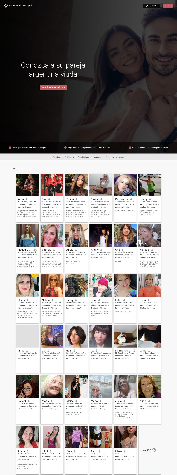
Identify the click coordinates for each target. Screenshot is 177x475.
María (45, 401)
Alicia (69, 249)
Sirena (95, 199)
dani (69, 350)
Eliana (21, 300)
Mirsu (20, 350)
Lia (44, 350)
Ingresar (168, 6)
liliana (21, 451)
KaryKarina (121, 199)
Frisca (70, 199)
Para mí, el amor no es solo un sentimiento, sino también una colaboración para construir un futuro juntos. (76, 213)
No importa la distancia (123, 311)
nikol (45, 451)
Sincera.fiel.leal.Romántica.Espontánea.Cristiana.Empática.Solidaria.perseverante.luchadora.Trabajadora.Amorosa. (125, 211)
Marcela (145, 249)
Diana (118, 451)
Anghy (95, 249)
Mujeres (70, 157)
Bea (44, 199)
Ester (118, 300)
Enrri (94, 451)
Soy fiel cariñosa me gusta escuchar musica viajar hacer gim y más (149, 212)
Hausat (21, 401)
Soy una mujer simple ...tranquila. (73, 262)
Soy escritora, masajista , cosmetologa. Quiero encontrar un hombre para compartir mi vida (100, 213)
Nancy (143, 199)
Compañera (119, 261)
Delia (143, 300)
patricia (46, 249)
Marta (70, 401)
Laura (143, 350)
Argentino (97, 157)
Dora (94, 300)
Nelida (46, 300)
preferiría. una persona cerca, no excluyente (74, 413)
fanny (69, 300)
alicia (118, 401)
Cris (117, 249)
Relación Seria (83, 157)
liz (92, 350)
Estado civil (110, 157)
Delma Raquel (123, 350)
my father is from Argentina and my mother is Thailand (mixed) (100, 313)
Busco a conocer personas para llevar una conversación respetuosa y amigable (52, 313)
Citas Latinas (58, 157)
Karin (20, 199)
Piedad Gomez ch (24, 249)
